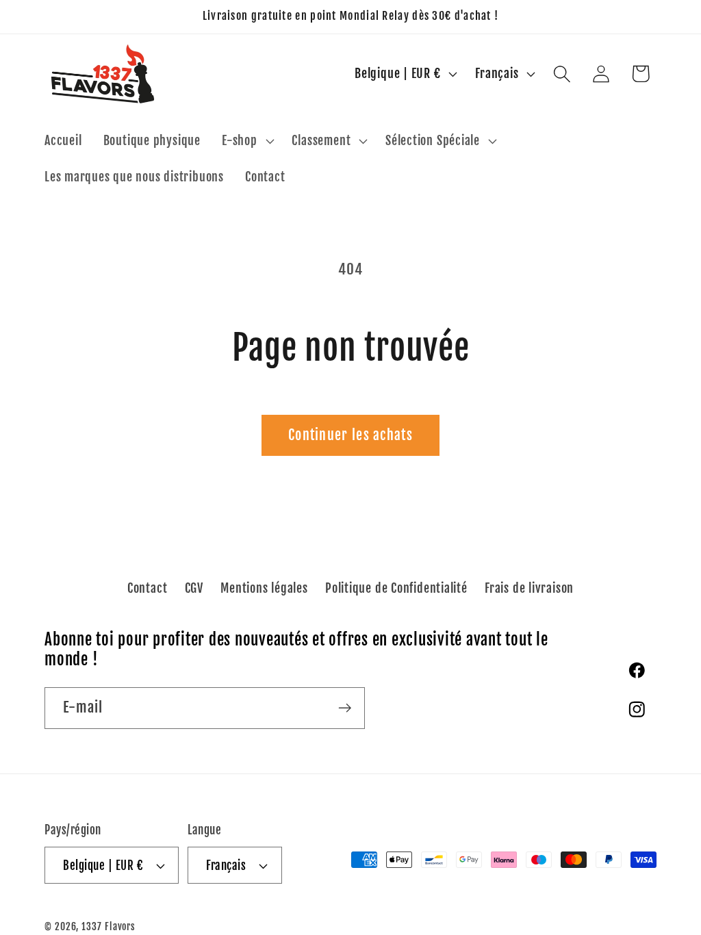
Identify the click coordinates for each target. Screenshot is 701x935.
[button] (246, 141)
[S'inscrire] (344, 708)
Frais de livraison (529, 588)
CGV (194, 588)
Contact (147, 588)
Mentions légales (263, 588)
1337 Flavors (108, 927)
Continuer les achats (350, 435)
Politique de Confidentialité (396, 588)
